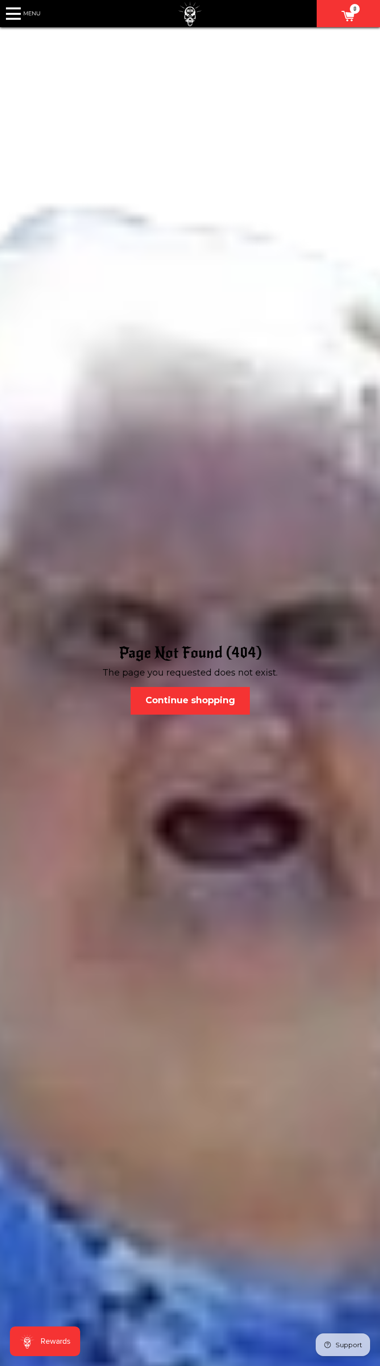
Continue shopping (190, 700)
